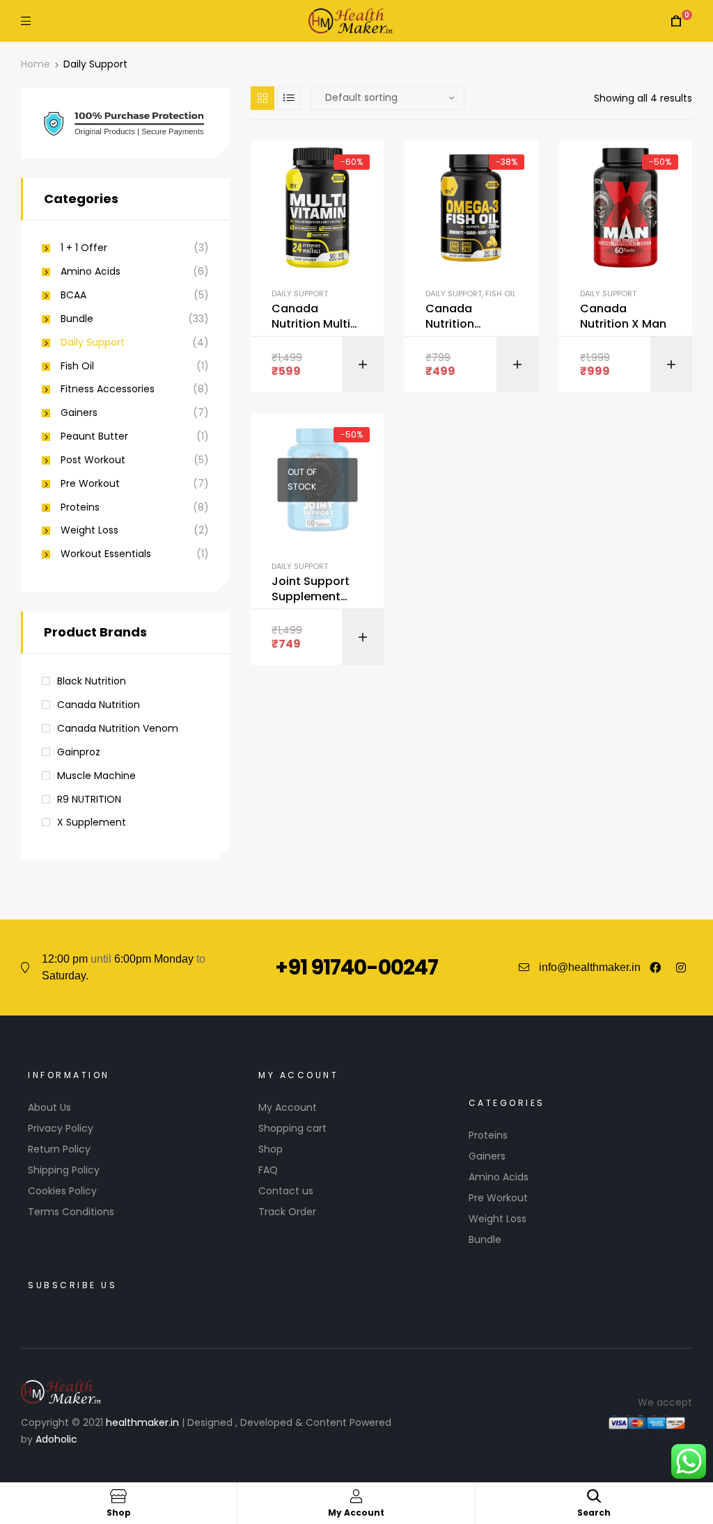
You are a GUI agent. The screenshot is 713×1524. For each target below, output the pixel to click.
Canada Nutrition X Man (623, 316)
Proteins (80, 507)
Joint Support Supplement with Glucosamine (311, 589)
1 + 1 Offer (84, 248)
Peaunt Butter (94, 436)
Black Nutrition (91, 681)
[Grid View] (262, 98)
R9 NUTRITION (89, 799)
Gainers (79, 412)
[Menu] (26, 20)
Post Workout (93, 460)
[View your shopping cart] (676, 21)
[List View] (289, 98)
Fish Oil (500, 293)
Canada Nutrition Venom (117, 728)
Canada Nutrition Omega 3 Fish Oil (463, 316)
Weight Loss (89, 530)
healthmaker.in (142, 1422)
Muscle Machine (96, 776)
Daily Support (300, 293)
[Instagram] (681, 967)
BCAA (73, 295)
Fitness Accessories (108, 389)
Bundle (77, 319)
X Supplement (91, 822)
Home (35, 64)
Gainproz (78, 752)
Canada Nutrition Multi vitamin (311, 316)
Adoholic (56, 1439)
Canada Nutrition (98, 705)
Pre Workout (90, 483)
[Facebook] (655, 967)
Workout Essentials (106, 554)
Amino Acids (90, 271)
